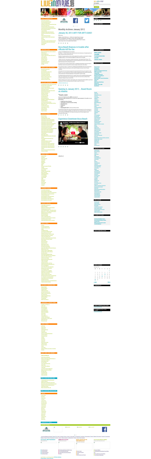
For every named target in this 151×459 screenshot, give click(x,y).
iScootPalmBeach (97, 223)
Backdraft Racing (44, 109)
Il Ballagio (96, 98)
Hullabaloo (96, 112)
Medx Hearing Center (44, 244)
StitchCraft (96, 188)
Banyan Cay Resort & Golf (45, 79)
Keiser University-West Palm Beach (47, 129)
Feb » (109, 282)
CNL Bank (43, 181)
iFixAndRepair (96, 156)
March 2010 (43, 419)
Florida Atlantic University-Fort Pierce (47, 124)
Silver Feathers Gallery (98, 208)
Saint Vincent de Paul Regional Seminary (48, 149)
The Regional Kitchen (98, 107)
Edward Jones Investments (46, 293)
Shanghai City (96, 120)
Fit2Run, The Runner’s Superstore (100, 185)
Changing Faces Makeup (45, 359)
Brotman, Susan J (44, 59)
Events (58, 436)
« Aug (95, 282)
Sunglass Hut (96, 180)
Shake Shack (96, 141)
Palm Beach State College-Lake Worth (47, 143)
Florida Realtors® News (49, 378)
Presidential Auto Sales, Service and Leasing (48, 84)
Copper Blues (96, 97)
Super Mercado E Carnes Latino (46, 318)
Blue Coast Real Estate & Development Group (102, 260)
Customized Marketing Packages (46, 436)
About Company (64, 437)
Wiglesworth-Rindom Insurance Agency (48, 207)
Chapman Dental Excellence (46, 281)
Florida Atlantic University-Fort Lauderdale (48, 123)
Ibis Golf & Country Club (45, 69)
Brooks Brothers (97, 193)
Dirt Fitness (43, 339)
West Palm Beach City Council (46, 200)
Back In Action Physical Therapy (46, 239)
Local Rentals (77, 436)
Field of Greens (97, 111)
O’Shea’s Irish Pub (97, 128)
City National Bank (44, 168)
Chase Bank (43, 159)
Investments (108, 436)
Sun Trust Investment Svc (45, 292)
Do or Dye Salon (44, 362)
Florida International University (46, 127)
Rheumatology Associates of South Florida (48, 275)
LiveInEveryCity (70, 437)
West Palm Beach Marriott (45, 29)
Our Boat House (97, 175)
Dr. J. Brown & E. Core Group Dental (47, 276)
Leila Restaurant (97, 122)
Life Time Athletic (44, 334)
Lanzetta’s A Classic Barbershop (46, 368)
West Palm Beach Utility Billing (46, 191)
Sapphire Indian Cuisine (98, 139)
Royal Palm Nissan (44, 96)
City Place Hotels (45, 453)
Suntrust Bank (43, 156)
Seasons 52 (96, 83)
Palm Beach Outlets (97, 165)
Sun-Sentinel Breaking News (50, 390)
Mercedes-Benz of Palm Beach (46, 85)
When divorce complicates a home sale (48, 382)
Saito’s (95, 106)
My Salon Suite (43, 371)
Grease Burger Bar (97, 117)
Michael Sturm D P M (44, 249)
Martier (95, 169)
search (96, 7)
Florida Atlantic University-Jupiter (47, 125)
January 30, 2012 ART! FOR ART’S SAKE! (75, 33)
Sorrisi (95, 144)
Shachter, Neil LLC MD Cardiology (47, 251)
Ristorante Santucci (97, 121)
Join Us (60, 437)
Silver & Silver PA (44, 57)
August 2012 (43, 407)
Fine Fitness (43, 347)
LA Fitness (43, 325)
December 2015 (44, 402)
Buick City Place (44, 110)
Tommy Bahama (97, 162)
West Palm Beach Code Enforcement (47, 196)
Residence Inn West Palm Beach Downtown (48, 24)
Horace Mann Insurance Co (45, 205)
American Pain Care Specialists (46, 268)
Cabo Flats (96, 93)
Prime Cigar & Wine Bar (98, 135)
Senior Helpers (43, 240)
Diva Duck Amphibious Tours (99, 218)
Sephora (95, 161)
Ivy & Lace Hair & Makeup (45, 366)
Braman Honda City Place (45, 91)
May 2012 (43, 408)
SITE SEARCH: (96, 3)
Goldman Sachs (44, 289)
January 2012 (43, 412)
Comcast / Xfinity (98, 59)
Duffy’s (95, 125)
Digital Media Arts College (45, 118)
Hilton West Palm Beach (45, 20)
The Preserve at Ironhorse (45, 74)
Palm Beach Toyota (44, 94)
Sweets (92, 436)
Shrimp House (96, 142)
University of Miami (44, 151)
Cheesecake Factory (97, 95)
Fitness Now (43, 327)
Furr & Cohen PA (44, 60)
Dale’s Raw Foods (44, 319)
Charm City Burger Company (99, 123)
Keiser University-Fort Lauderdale (46, 132)
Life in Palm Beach (97, 157)
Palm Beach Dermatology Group (46, 254)
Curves (42, 346)
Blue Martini (96, 85)
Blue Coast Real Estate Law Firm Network (48, 51)
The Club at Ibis (43, 70)
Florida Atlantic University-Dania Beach (47, 120)
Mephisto (96, 179)
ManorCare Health (44, 241)
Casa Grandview (44, 30)
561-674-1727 (102, 258)
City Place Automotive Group (46, 102)
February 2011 (43, 416)
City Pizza (96, 96)
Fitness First (43, 328)
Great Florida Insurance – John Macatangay (48, 210)
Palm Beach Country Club (45, 75)
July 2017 (42, 399)
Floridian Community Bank (45, 171)
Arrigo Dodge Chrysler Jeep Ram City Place (48, 103)
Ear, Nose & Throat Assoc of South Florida (48, 237)
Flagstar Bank (43, 177)
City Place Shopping (45, 452)
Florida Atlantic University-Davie (46, 122)
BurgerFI (95, 92)
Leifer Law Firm (44, 56)
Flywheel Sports (44, 332)
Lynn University (43, 133)
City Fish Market (97, 115)
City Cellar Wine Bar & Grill (63, 451)
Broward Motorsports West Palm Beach (48, 90)
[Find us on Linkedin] (66, 43)
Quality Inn (43, 44)
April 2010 (43, 417)
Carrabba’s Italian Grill (98, 74)
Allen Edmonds (96, 190)
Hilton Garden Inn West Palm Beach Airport (48, 40)
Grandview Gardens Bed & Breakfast (47, 31)
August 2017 (43, 398)
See (95, 160)
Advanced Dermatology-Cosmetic (47, 235)
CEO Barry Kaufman (102, 257)
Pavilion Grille (96, 134)
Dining (54, 436)
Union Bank (43, 183)
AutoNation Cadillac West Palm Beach (47, 99)
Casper (95, 152)
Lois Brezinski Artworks (98, 206)
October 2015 (43, 404)
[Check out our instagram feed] (68, 43)
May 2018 (43, 396)
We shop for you (44, 320)
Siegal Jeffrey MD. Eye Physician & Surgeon (48, 247)
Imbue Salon (43, 364)
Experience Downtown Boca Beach (72, 119)
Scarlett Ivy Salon (44, 373)
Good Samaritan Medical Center (46, 231)
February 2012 (43, 411)
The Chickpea (96, 131)
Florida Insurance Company (45, 208)
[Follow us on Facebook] (59, 43)
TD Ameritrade (43, 298)
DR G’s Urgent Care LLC (45, 245)
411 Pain (42, 64)
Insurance (103, 436)
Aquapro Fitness (44, 344)
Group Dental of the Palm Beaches (47, 278)
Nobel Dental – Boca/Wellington (46, 271)
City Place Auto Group (45, 105)
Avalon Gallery (96, 203)
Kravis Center (79, 451)
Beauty (45, 437)
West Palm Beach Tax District (46, 197)
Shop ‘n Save (43, 314)
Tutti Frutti (96, 108)
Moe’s (95, 103)
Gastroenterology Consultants (46, 270)
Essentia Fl (96, 174)
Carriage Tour (97, 221)
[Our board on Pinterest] (64, 43)
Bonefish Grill (96, 69)
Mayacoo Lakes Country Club (46, 76)
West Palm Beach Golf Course (46, 71)
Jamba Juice (96, 100)
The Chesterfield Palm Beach (46, 21)
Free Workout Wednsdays (99, 455)
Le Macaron (96, 101)
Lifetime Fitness (44, 343)
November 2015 (44, 403)
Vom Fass (96, 181)
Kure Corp (96, 184)
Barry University (43, 115)
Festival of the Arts (80, 452)
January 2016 (43, 400)
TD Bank (42, 167)
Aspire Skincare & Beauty (45, 357)
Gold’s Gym (43, 341)
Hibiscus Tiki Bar (97, 118)
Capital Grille (96, 73)
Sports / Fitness (67, 436)
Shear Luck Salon (44, 374)
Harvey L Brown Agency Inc (45, 216)
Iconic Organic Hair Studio (45, 363)
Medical (95, 436)
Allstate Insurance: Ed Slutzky (46, 212)
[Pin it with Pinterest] (99, 21)
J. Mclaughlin (96, 170)
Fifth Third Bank (44, 174)
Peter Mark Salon (44, 372)
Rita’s (95, 113)
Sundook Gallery (97, 210)
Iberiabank (43, 161)
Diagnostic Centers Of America (46, 256)
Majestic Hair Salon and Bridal (46, 369)
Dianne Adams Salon (44, 361)
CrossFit (42, 337)
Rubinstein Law (44, 52)
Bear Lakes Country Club (45, 73)
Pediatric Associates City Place (46, 263)
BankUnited (43, 162)
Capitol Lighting (97, 196)
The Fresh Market (44, 308)
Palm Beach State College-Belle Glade (47, 144)
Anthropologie (96, 150)
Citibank (42, 163)
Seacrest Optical (44, 242)
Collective (96, 164)
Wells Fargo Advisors (44, 299)
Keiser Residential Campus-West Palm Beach (49, 128)
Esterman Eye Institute (45, 258)
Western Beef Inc (44, 307)
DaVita (42, 229)
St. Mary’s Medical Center (45, 227)
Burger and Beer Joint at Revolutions (101, 78)
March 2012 (43, 409)
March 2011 (43, 415)
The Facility (43, 331)
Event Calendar (82, 437)
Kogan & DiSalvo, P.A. (44, 54)
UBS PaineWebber (44, 288)
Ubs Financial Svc (44, 294)
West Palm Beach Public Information (47, 198)
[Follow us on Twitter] (61, 43)
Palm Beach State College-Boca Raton (47, 146)
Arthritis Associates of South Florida (47, 234)
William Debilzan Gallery (98, 212)
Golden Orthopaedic (44, 260)
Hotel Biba (43, 39)
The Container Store (97, 183)
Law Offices (82, 436)
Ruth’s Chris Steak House (99, 82)
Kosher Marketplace (44, 310)
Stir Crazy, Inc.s (97, 145)
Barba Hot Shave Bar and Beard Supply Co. (48, 358)
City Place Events (45, 450)
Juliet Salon (43, 367)
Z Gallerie (96, 178)
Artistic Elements (97, 195)
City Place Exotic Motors (45, 86)
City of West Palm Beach (45, 190)
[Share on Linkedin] (101, 21)
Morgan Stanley (44, 286)
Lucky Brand (96, 159)
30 (95, 279)
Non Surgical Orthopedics (45, 246)
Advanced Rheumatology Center (46, 259)
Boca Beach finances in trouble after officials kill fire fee (73, 48)
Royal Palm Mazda (44, 100)
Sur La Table (96, 176)
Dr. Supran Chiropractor (45, 226)
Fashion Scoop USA (97, 191)
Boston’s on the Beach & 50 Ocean (100, 70)
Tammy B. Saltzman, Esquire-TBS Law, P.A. (48, 55)
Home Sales (72, 436)
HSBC (42, 178)
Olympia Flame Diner (97, 132)
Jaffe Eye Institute (44, 261)
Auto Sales (99, 436)
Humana (42, 225)
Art (56, 436)
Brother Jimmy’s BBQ (98, 84)
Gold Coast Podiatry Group (45, 236)
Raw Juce (96, 136)
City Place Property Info (45, 195)
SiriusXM (96, 57)
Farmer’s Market (97, 450)
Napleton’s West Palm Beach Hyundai (47, 88)
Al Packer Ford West (44, 93)
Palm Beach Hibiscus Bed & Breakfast (47, 26)
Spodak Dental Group (44, 279)
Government (52, 437)
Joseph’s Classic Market (45, 317)
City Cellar (96, 110)
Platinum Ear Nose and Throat (46, 274)
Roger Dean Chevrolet (45, 89)
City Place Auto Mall (44, 95)
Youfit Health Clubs (44, 329)
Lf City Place (96, 167)
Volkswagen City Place (45, 107)
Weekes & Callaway (44, 215)
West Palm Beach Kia (44, 98)
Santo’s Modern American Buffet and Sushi (101, 137)
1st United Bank (44, 176)
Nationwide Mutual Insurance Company (48, 220)
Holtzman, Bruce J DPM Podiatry (46, 250)
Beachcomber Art (97, 204)
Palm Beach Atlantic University (46, 141)
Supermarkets (87, 436)
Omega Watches (97, 194)
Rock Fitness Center (44, 342)
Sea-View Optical (44, 253)
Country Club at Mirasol (45, 78)
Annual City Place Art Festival (99, 209)
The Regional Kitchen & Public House (65, 450)
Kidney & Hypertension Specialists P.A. (47, 264)
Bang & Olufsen (97, 151)
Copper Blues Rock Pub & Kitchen (65, 452)
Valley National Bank (44, 173)
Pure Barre (43, 338)
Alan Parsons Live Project (81, 454)
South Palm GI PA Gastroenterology (47, 266)
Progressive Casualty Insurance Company (48, 217)
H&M (95, 155)
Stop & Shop (43, 313)
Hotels (48, 437)
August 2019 (43, 395)
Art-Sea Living (96, 201)
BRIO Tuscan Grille (97, 71)
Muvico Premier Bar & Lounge (100, 222)
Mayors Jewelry (97, 52)
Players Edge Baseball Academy (99, 189)
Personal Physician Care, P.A (46, 232)
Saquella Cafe (96, 140)
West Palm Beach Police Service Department (48, 192)
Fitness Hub (96, 154)
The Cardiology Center (45, 269)
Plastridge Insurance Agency (46, 219)
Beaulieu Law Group (44, 62)
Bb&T (42, 164)
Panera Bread (96, 105)
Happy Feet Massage (45, 355)
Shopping (62, 436)
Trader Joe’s (43, 305)
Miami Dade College (44, 134)
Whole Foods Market (44, 312)
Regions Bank (43, 169)
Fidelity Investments (44, 290)
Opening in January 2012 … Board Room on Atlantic (75, 90)
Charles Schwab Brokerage (45, 295)
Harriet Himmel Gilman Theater (100, 220)
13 (104, 274)
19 (102, 276)
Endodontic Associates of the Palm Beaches (49, 280)
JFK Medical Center (44, 230)
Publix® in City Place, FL (45, 304)
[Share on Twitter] (97, 21)
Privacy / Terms (76, 437)
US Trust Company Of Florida (46, 166)
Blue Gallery (96, 205)
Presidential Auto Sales (99, 56)
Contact (56, 437)
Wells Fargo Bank (44, 158)
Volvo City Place (44, 108)
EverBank (42, 185)
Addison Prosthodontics (45, 273)
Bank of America (44, 172)
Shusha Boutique (97, 171)
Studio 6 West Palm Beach (45, 35)
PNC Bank (43, 157)
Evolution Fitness (44, 336)
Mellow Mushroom (97, 102)
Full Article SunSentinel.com (63, 82)
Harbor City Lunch (97, 130)
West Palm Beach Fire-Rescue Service (47, 193)
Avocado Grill (96, 116)
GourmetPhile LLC (44, 309)
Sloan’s (95, 80)
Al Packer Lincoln (44, 104)
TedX (78, 453)
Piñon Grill (96, 79)
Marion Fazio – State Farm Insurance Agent (48, 211)
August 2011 (43, 413)
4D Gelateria (96, 68)
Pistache (95, 126)
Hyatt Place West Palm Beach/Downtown (48, 28)
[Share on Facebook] (95, 21)
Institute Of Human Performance (46, 333)
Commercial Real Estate (98, 307)
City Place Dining (44, 451)
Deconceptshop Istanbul (98, 186)
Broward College (44, 117)
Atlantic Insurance (44, 206)
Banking (42, 437)
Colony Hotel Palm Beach (45, 23)
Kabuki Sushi (96, 127)
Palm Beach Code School (45, 142)
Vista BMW (96, 54)
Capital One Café (97, 76)
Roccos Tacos (97, 66)
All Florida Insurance (44, 213)
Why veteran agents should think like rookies (48, 383)
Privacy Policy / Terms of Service (47, 458)
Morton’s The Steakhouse (99, 75)
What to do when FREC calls (46, 387)
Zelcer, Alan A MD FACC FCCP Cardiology (48, 255)
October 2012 (43, 406)
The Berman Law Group (45, 61)
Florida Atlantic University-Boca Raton (47, 119)
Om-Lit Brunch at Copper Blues (100, 453)
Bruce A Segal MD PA (44, 265)
